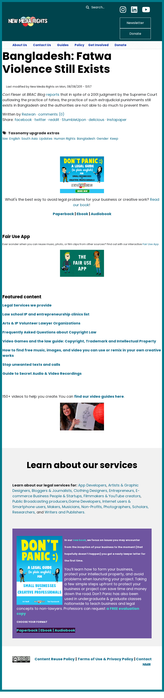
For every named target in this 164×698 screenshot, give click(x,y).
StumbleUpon (74, 119)
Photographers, (117, 506)
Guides (63, 45)
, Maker (52, 506)
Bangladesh (86, 138)
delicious (96, 119)
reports (52, 94)
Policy (79, 45)
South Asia (29, 138)
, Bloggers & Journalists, (52, 490)
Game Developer (83, 501)
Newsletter (135, 23)
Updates (45, 138)
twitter (40, 119)
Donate (135, 33)
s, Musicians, (69, 506)
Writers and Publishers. (65, 512)
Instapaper (117, 119)
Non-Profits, (92, 506)
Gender (103, 138)
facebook (23, 119)
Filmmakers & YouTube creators (112, 495)
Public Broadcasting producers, (40, 501)
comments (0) (51, 114)
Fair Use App (151, 244)
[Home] (27, 21)
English (14, 138)
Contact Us (42, 45)
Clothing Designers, (91, 490)
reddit (54, 119)
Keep (114, 138)
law (5, 138)
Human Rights (64, 138)
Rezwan (29, 114)
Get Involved (98, 45)
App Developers (92, 485)
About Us (19, 45)
